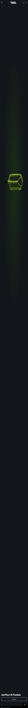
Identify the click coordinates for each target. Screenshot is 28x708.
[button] (25, 705)
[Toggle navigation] (2, 3)
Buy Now (14, 699)
